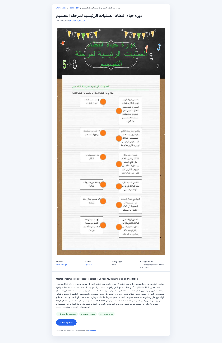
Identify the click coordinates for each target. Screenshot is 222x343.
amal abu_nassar (77, 20)
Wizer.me (92, 331)
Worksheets (61, 8)
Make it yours (66, 322)
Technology (74, 8)
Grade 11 (88, 264)
